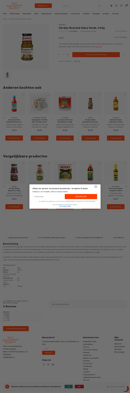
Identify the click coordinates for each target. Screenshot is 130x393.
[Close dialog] (96, 186)
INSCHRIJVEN (81, 197)
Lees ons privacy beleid (65, 206)
